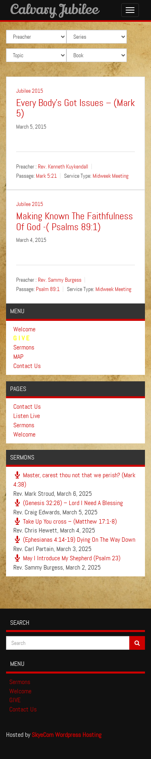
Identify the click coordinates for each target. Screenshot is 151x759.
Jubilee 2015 (29, 90)
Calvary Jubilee (54, 9)
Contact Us (27, 366)
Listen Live (26, 416)
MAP (18, 356)
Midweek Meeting (110, 175)
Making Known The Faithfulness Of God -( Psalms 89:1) (74, 221)
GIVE (15, 700)
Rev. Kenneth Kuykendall (63, 166)
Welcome (24, 329)
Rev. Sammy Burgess (59, 280)
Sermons (23, 347)
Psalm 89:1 (48, 289)
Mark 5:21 (46, 175)
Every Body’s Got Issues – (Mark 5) (75, 108)
